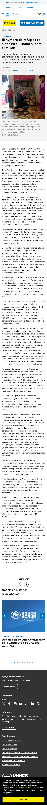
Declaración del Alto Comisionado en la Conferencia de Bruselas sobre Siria (23, 643)
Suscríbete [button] (9, 727)
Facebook (9, 703)
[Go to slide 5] (25, 663)
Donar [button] (39, 16)
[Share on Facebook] (26, 585)
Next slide (42, 616)
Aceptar (23, 800)
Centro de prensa (9, 748)
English (9, 7)
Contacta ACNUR (9, 744)
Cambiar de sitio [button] (31, 2)
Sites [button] (43, 16)
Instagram (15, 703)
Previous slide (4, 616)
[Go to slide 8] (33, 663)
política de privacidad (24, 788)
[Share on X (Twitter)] (20, 585)
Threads (38, 703)
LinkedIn (32, 703)
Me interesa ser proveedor (13, 760)
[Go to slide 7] (30, 663)
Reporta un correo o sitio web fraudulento (20, 756)
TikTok (26, 703)
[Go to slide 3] (20, 663)
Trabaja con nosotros (11, 764)
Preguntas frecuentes (11, 740)
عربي (39, 7)
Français (19, 7)
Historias (11, 30)
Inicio (4, 30)
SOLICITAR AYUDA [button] (33, 23)
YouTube (20, 703)
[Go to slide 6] (28, 663)
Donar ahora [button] (9, 686)
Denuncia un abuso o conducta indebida (19, 752)
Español (29, 7)
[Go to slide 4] (23, 663)
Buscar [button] (34, 16)
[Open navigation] (3, 14)
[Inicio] (14, 14)
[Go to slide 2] (18, 663)
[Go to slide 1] (15, 663)
